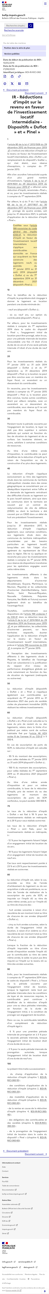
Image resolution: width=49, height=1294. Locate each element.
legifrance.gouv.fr (10, 1267)
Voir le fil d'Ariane (8, 35)
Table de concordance (10, 1186)
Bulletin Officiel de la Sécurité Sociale (16, 1208)
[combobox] (16, 25)
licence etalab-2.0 (12, 1290)
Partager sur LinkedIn (19, 83)
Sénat (4, 1233)
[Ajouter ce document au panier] (12, 76)
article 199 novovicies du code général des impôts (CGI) (25, 230)
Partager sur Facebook (4, 83)
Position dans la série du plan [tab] (17, 48)
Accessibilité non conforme (12, 1274)
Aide (4, 1167)
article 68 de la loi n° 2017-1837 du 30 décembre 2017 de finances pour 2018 (27, 204)
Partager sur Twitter (12, 83)
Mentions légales (31, 1274)
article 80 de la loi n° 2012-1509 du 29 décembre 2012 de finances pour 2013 (27, 146)
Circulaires (6, 1213)
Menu (45, 3)
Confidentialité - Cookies (16, 1279)
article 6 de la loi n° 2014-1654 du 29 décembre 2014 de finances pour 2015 (27, 622)
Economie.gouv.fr (8, 1225)
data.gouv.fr (29, 1267)
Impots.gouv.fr (7, 1229)
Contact (5, 1171)
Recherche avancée (14, 30)
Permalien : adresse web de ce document (19, 76)
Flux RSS (5, 1181)
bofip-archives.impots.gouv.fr (13, 1194)
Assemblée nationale (10, 1204)
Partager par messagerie (26, 83)
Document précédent (17, 89)
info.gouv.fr (7, 1262)
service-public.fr (25, 1262)
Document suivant (34, 93)
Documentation (8, 1190)
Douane (5, 1217)
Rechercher (30, 25)
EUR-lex (5, 1221)
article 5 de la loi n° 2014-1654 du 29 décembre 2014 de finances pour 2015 (27, 184)
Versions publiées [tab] (11, 53)
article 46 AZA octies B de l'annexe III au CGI (27, 735)
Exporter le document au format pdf (4, 76)
